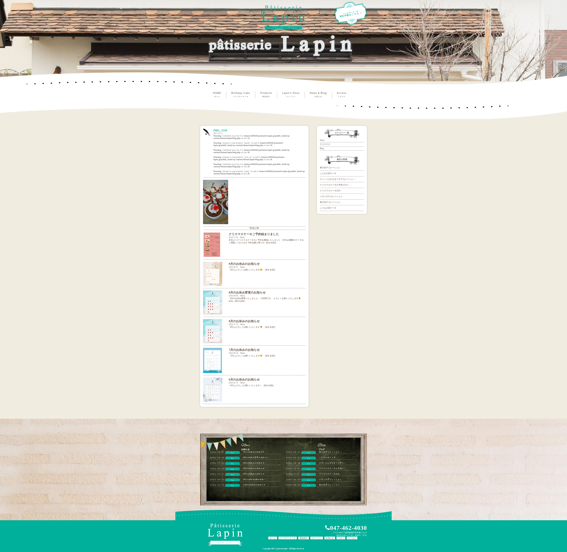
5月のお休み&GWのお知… (254, 479)
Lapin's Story (291, 94)
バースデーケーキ (287, 538)
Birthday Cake (240, 94)
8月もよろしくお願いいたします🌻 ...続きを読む (252, 327)
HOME (217, 94)
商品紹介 (303, 538)
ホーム (273, 538)
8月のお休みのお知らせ (254, 463)
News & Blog (318, 94)
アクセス (352, 538)
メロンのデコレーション (331, 196)
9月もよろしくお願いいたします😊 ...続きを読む (252, 270)
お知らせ (330, 538)
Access (341, 94)
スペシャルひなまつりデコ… (332, 463)
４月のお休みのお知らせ (254, 485)
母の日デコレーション (330, 168)
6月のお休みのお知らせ (254, 474)
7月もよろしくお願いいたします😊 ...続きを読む (252, 356)
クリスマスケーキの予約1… (332, 468)
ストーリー (316, 538)
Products (266, 94)
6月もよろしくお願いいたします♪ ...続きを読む (251, 385)
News (242, 237)
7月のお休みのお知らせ (254, 468)
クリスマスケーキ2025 (330, 191)
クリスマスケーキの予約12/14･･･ (335, 185)
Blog (322, 148)
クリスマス (325, 144)
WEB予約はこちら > (351, 14)
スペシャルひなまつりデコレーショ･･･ (338, 179)
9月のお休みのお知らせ (254, 452)
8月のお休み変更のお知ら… (256, 457)
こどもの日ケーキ (328, 173)
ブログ (341, 538)
